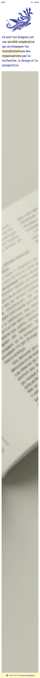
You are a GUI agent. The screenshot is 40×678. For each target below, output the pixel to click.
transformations (13, 51)
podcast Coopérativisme (28, 675)
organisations (11, 56)
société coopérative (21, 42)
